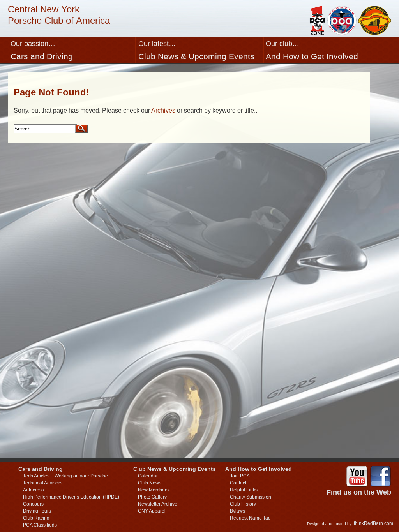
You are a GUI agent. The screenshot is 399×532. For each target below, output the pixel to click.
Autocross (33, 490)
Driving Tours (37, 511)
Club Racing (36, 518)
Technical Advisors (42, 483)
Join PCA (240, 476)
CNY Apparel (152, 511)
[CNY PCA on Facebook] (380, 477)
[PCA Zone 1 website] (317, 33)
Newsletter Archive (157, 504)
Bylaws (237, 511)
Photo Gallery (152, 497)
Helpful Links (244, 490)
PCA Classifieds (40, 525)
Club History (243, 504)
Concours (33, 504)
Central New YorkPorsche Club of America (59, 15)
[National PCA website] (342, 33)
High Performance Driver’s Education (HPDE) (71, 497)
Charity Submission (250, 497)
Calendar (148, 476)
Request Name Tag (250, 518)
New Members (153, 490)
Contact (238, 483)
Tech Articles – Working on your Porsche (65, 476)
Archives (163, 110)
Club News (149, 483)
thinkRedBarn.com (373, 523)
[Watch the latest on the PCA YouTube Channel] (357, 477)
